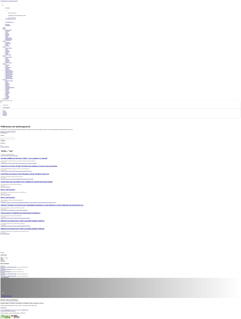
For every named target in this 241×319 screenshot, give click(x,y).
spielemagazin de (8, 309)
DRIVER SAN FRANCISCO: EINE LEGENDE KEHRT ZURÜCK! (22, 221)
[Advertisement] (120, 121)
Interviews (5, 114)
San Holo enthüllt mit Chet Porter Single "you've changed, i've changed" (24, 158)
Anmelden (8, 131)
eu (19, 309)
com (13, 309)
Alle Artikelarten (6, 107)
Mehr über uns (3, 131)
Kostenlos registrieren (5, 146)
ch (20, 309)
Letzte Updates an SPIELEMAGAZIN (8, 267)
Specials (4, 115)
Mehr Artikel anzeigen (5, 233)
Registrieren (13, 131)
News (4, 110)
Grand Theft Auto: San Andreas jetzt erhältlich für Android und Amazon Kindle (27, 182)
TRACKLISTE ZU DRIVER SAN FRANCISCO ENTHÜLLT (20, 213)
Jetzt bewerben (3, 307)
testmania (25, 309)
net (17, 309)
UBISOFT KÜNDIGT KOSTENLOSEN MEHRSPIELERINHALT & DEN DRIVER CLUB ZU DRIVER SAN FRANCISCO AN (42, 205)
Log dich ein (10, 15)
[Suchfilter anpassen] (1, 102)
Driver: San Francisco (8, 189)
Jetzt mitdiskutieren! (5, 277)
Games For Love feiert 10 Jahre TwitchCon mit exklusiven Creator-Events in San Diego (29, 166)
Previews (5, 113)
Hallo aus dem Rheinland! (6, 269)
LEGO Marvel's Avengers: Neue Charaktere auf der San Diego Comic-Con (25, 174)
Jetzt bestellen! (7, 296)
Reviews (5, 111)
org (15, 309)
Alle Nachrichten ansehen (11, 18)
